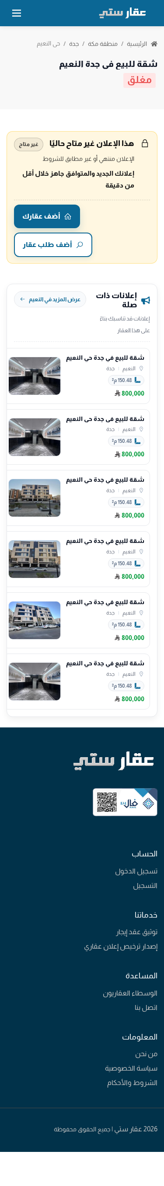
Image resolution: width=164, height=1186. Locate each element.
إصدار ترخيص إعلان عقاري (120, 946)
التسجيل (145, 885)
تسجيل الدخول (136, 871)
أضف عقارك (41, 216)
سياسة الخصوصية (131, 1068)
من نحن (146, 1053)
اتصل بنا (146, 1007)
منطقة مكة (103, 43)
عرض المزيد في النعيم (54, 299)
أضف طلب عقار (47, 244)
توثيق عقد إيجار (136, 932)
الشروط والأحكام (132, 1082)
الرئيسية (137, 43)
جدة (74, 43)
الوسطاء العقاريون (130, 993)
